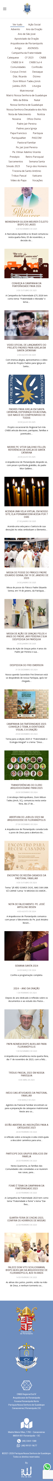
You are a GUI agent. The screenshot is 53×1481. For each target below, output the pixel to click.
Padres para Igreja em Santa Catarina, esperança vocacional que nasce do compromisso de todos (27, 413)
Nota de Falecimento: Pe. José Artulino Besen (26, 905)
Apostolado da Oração (26, 38)
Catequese (13, 57)
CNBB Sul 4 (35, 62)
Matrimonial (26, 90)
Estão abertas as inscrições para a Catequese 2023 (26, 1126)
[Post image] (26, 202)
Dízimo (36, 76)
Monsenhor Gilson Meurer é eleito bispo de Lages (26, 223)
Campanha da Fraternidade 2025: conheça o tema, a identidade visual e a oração (27, 727)
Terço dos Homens (36, 166)
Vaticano (37, 175)
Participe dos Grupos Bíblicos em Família (26, 1155)
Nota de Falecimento (19, 114)
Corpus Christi (18, 71)
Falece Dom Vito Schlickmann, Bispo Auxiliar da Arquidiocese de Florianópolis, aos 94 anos (26, 1270)
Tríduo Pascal (18, 175)
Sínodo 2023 (13, 166)
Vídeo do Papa (18, 180)
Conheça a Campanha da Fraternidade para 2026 (26, 285)
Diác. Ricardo (20, 76)
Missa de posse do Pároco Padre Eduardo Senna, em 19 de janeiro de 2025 (26, 575)
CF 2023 (29, 57)
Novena (16, 119)
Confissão (37, 67)
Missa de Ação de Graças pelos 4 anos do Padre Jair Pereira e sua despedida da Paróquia (26, 636)
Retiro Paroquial (35, 156)
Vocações (37, 180)
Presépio (15, 156)
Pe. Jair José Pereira (26, 147)
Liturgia (36, 86)
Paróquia (38, 133)
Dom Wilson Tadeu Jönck (26, 81)
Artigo (18, 48)
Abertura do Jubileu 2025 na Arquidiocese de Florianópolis (26, 818)
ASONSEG (33, 48)
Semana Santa (37, 161)
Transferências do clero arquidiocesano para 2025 (26, 786)
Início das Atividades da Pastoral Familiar (26, 1094)
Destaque (37, 71)
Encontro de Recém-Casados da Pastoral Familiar (26, 877)
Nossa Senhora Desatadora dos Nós (26, 109)
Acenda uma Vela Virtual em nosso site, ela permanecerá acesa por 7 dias (26, 514)
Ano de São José (26, 34)
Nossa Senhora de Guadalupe (26, 104)
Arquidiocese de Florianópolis (26, 43)
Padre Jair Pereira (26, 123)
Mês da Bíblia (20, 100)
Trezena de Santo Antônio (26, 171)
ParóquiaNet (19, 137)
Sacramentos (16, 161)
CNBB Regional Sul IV (26, 1394)
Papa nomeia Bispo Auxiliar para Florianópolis (26, 1045)
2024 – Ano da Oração (27, 988)
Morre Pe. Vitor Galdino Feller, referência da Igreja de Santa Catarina (26, 450)
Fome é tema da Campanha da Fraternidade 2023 (26, 1187)
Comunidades (18, 67)
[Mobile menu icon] (4, 9)
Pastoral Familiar (26, 142)
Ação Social (34, 24)
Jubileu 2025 (19, 86)
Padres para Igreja (26, 128)
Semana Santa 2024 (26, 965)
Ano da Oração (34, 29)
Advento (15, 29)
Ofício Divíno (34, 119)
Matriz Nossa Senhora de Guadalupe (26, 95)
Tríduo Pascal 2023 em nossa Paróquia (26, 1074)
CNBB (42, 57)
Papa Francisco (18, 133)
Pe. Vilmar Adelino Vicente (26, 152)
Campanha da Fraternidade (27, 52)
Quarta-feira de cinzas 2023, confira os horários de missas (26, 1219)
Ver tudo (17, 24)
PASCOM (37, 137)
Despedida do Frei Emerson (26, 665)
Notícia (41, 114)
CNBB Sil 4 (17, 62)
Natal (37, 100)
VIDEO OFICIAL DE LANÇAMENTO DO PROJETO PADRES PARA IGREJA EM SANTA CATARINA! (26, 347)
